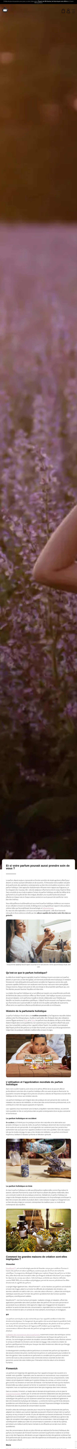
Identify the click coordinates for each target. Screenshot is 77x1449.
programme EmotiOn (13, 1394)
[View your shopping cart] (63, 11)
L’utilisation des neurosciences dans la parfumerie (23, 1335)
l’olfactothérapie (48, 908)
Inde (25, 1020)
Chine (33, 1020)
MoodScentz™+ (11, 1268)
